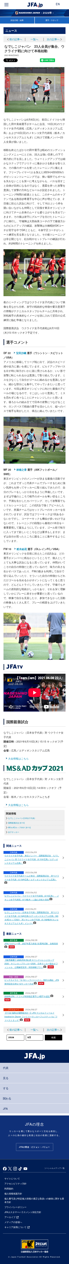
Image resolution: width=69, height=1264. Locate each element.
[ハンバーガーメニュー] (6, 4)
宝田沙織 (21, 353)
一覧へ (34, 39)
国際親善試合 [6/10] (16, 823)
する (5, 1088)
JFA (5, 1108)
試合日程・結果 (17, 20)
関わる (7, 1098)
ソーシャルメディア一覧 (54, 1168)
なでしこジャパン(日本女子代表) (21, 818)
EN (58, 4)
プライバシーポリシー (15, 1207)
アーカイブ (9, 1217)
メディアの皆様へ (13, 1222)
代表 (5, 1068)
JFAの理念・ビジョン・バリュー (34, 1147)
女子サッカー (13, 832)
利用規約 (8, 1188)
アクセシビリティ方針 (15, 1183)
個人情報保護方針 (13, 1193)
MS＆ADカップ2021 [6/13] (19, 827)
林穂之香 (21, 469)
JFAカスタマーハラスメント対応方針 (22, 1212)
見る (5, 1078)
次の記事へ (53, 39)
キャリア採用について (15, 1227)
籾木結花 (22, 549)
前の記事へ (15, 39)
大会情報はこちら (18, 758)
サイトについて (12, 1178)
